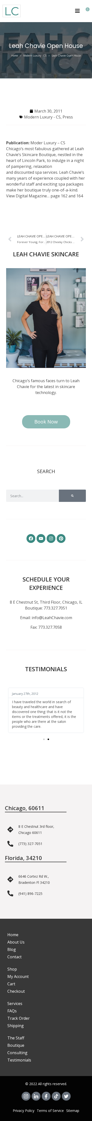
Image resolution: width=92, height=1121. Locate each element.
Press (68, 117)
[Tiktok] (56, 1096)
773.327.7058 (50, 627)
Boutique (15, 1045)
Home (14, 55)
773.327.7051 (55, 608)
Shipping (15, 1025)
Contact (14, 957)
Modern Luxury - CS (34, 55)
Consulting (17, 1052)
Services (14, 1003)
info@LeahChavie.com (52, 617)
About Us (16, 942)
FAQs (12, 1011)
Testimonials (19, 1060)
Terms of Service (50, 1110)
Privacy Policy (23, 1110)
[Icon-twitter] (66, 1096)
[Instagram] (51, 538)
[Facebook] (30, 538)
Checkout (16, 991)
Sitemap (72, 1110)
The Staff (15, 1038)
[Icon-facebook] (46, 1096)
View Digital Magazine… (28, 196)
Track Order (18, 1018)
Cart (11, 984)
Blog (11, 949)
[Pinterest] (61, 538)
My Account (18, 976)
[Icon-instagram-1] (26, 1096)
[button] (44, 739)
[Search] (72, 496)
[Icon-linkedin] (36, 1096)
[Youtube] (41, 538)
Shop (12, 969)
